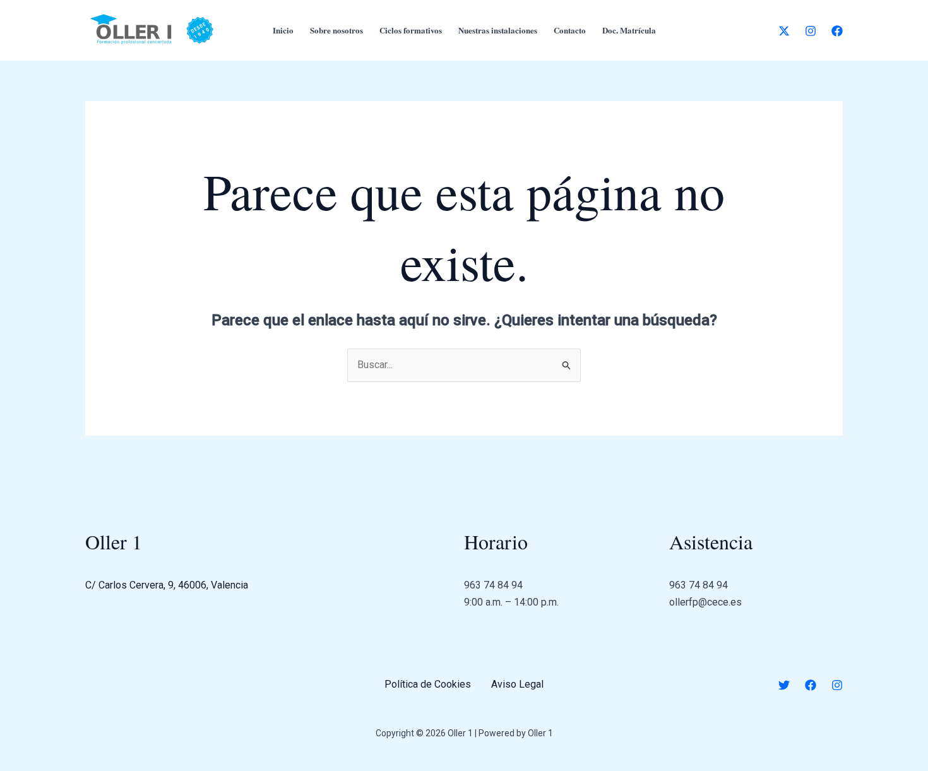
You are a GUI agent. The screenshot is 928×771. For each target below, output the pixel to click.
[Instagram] (810, 31)
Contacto (570, 30)
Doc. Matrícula (629, 30)
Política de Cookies (427, 684)
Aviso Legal (517, 684)
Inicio (283, 30)
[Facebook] (837, 31)
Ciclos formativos (410, 30)
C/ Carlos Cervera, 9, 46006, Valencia (166, 585)
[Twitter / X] (784, 31)
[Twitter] (784, 685)
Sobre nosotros (336, 30)
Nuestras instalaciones (497, 30)
